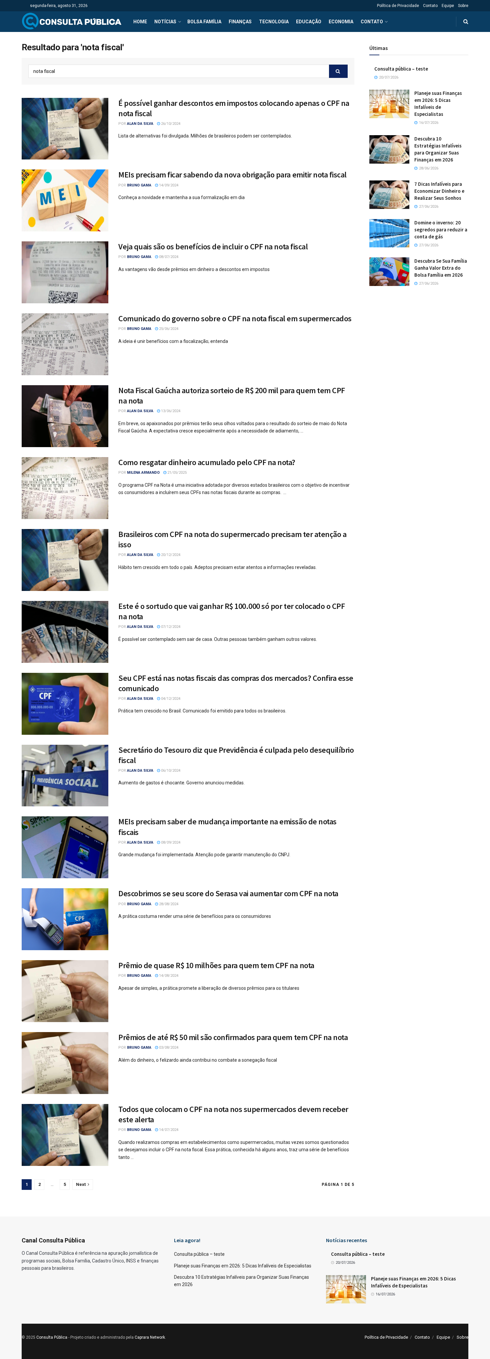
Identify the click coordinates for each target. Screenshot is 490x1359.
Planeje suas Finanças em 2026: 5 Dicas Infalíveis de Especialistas (242, 1265)
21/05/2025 (176, 472)
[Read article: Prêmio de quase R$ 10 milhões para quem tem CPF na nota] (65, 991)
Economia (341, 21)
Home (140, 21)
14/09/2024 (168, 185)
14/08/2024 (168, 975)
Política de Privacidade (398, 5)
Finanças (240, 21)
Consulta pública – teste (401, 69)
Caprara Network (150, 1337)
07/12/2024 (170, 627)
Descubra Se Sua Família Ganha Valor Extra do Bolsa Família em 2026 (440, 268)
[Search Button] (465, 21)
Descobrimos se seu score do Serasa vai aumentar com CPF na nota (228, 893)
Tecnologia (274, 21)
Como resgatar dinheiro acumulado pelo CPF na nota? (206, 462)
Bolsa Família (204, 21)
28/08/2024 (168, 904)
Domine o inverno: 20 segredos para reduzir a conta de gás (440, 229)
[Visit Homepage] (72, 21)
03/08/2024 (168, 1047)
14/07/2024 (168, 1130)
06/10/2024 (170, 770)
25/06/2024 (168, 329)
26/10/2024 (170, 124)
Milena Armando (143, 472)
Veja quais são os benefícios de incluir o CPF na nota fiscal (213, 246)
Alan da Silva (140, 124)
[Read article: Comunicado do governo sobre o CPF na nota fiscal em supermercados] (65, 344)
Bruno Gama (139, 185)
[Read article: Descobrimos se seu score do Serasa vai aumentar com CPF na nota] (65, 919)
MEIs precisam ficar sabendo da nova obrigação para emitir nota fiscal (232, 174)
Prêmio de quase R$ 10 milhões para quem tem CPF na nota (216, 965)
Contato (430, 5)
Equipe (448, 5)
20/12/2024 (170, 555)
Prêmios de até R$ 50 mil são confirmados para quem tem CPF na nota (233, 1037)
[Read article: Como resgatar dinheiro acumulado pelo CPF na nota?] (65, 488)
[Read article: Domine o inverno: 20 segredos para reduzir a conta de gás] (389, 233)
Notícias (165, 21)
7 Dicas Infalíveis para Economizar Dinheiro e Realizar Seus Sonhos (439, 191)
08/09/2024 (170, 842)
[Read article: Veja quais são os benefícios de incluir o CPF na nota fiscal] (65, 272)
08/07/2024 (168, 257)
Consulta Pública (51, 1337)
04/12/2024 (170, 698)
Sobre (463, 5)
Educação (308, 21)
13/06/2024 (170, 411)
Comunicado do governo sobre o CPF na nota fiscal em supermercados (235, 318)
